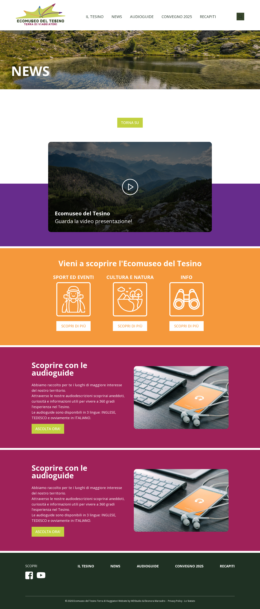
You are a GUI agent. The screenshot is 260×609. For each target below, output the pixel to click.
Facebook (29, 575)
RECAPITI (208, 16)
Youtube (41, 575)
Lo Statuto (189, 601)
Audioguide (142, 16)
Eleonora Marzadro (154, 601)
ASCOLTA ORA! (47, 428)
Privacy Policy (175, 601)
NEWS (117, 16)
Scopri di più (73, 326)
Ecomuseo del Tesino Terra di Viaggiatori (40, 14)
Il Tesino (95, 16)
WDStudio (136, 601)
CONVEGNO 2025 (177, 16)
